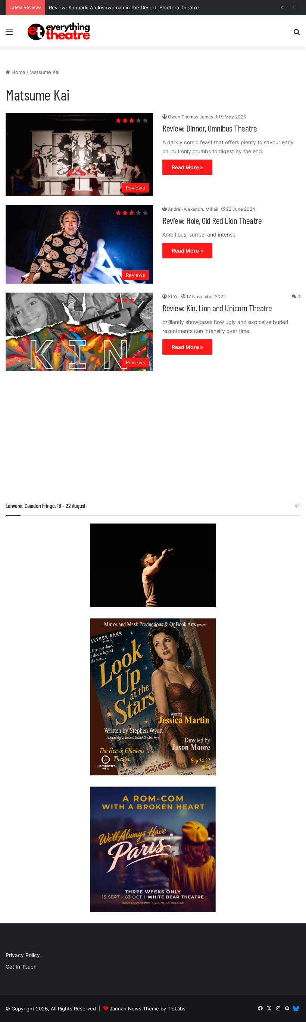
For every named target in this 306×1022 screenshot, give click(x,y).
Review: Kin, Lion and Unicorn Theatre (217, 307)
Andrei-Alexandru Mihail (193, 209)
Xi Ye (173, 296)
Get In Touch (21, 967)
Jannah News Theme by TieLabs (147, 1009)
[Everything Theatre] (59, 31)
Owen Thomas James (190, 117)
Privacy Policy (23, 955)
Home (17, 72)
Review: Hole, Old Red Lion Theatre (212, 220)
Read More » (187, 167)
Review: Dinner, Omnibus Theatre (209, 128)
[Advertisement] (153, 438)
